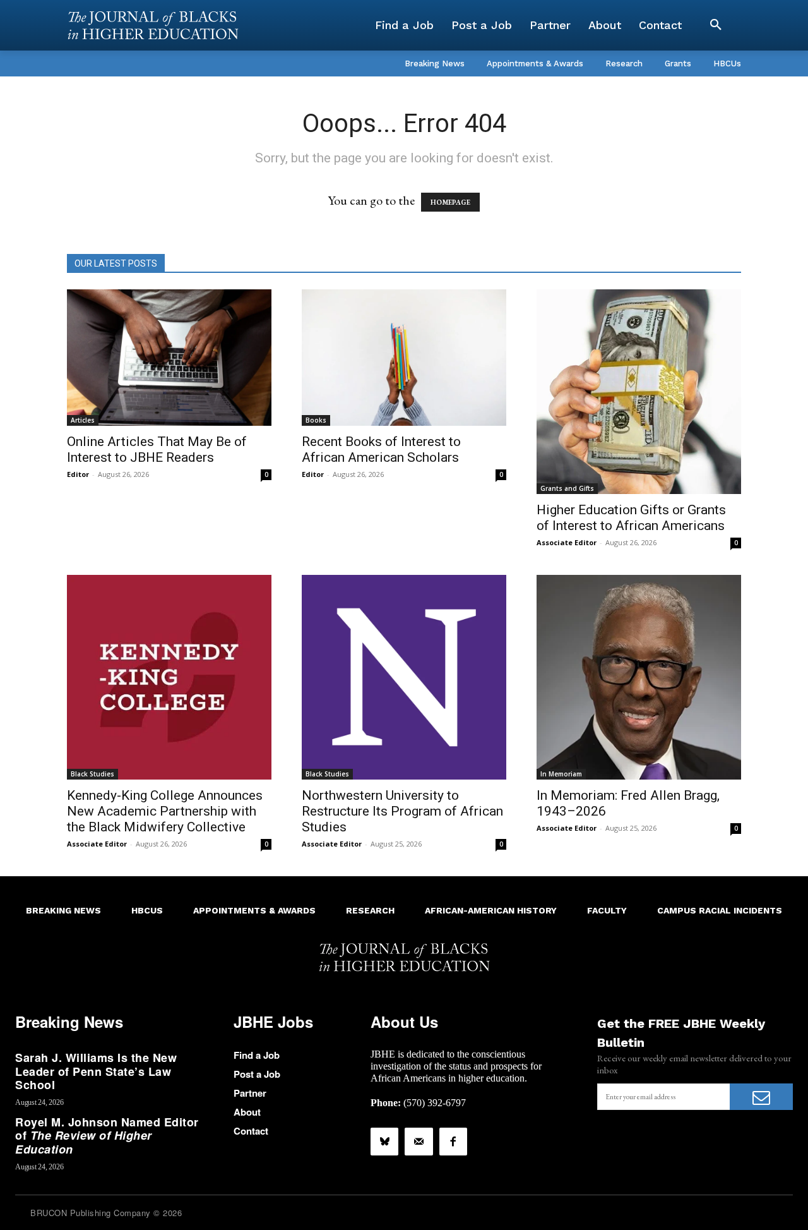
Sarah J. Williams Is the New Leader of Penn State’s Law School (96, 1071)
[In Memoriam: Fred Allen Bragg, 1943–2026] (639, 677)
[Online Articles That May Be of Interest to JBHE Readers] (169, 357)
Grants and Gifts (567, 488)
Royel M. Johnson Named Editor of (107, 1135)
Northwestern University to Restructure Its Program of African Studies (402, 811)
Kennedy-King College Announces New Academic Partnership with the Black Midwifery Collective (165, 811)
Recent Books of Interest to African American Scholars (381, 449)
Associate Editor (567, 542)
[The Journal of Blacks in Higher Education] (153, 25)
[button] (716, 25)
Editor (78, 474)
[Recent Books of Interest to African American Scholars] (404, 357)
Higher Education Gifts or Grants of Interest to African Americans (631, 517)
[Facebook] (453, 1141)
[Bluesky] (384, 1141)
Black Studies (92, 773)
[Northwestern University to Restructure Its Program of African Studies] (404, 677)
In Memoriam (561, 773)
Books (316, 420)
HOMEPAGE (450, 202)
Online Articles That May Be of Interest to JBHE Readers (157, 449)
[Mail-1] (418, 1141)
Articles (83, 420)
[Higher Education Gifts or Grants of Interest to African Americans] (639, 391)
